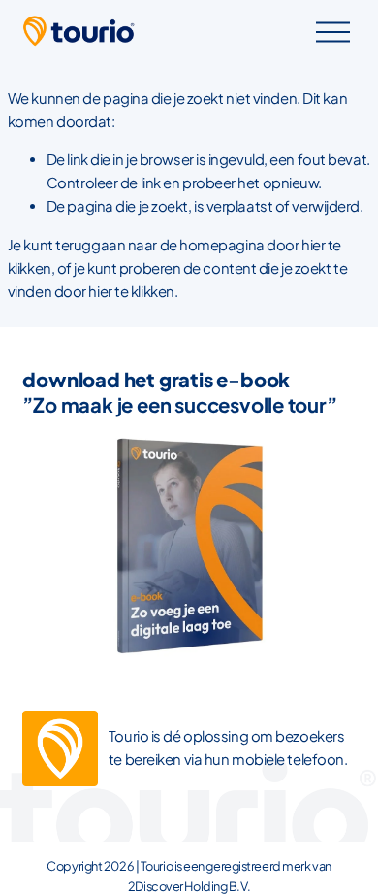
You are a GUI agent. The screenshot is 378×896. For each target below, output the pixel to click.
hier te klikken (130, 291)
